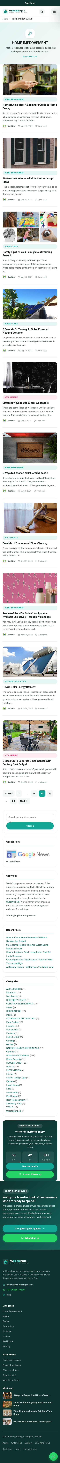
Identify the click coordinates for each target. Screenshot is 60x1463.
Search (30, 826)
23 (13, 801)
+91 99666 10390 (16, 1289)
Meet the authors (11, 1380)
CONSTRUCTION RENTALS (19, 1003)
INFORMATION (13, 1070)
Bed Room (11, 996)
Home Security (13, 1059)
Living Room (12, 1085)
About (5, 1443)
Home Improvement (12, 1311)
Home (5, 19)
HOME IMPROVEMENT (14, 99)
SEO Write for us (42, 1443)
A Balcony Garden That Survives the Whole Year (29, 967)
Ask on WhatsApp (32, 1174)
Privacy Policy (30, 1449)
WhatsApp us (32, 1238)
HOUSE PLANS (11, 246)
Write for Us (16, 1443)
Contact (28, 1443)
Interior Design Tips (15, 681)
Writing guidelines (11, 1370)
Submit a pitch (9, 1375)
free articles (12, 1029)
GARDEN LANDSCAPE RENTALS (22, 1048)
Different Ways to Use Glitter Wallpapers (26, 402)
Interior (9, 1074)
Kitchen (10, 1081)
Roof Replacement (15, 1100)
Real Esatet (12, 1092)
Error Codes (12, 1022)
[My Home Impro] (20, 12)
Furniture (10, 1033)
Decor (9, 1007)
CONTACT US (13, 902)
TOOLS (9, 1107)
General (10, 1051)
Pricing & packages (12, 1365)
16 (50, 793)
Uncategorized (13, 1111)
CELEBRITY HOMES (16, 1000)
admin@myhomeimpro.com (20, 1284)
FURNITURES (13, 1037)
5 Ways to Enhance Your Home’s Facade (25, 472)
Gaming (10, 1040)
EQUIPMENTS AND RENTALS (21, 1018)
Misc (8, 1088)
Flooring (10, 1026)
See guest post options (28, 1228)
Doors (9, 1015)
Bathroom (11, 992)
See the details (30, 1166)
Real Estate (12, 1096)
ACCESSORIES (11, 538)
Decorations (8, 1326)
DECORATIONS (11, 397)
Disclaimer (7, 1449)
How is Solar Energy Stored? (19, 686)
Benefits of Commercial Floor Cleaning (25, 543)
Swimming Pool (14, 1103)
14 (34, 793)
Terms (18, 1449)
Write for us (30, 3)
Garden (9, 1044)
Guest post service (12, 1360)
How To (10, 1066)
